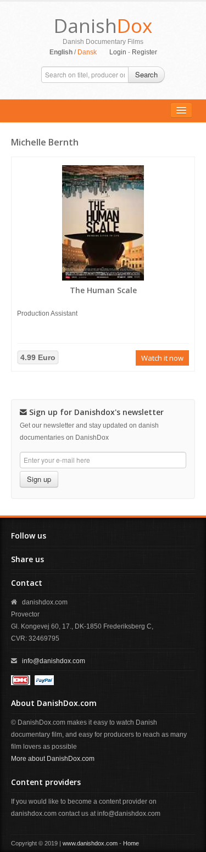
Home (131, 843)
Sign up (39, 479)
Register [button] (144, 52)
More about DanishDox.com (52, 759)
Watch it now (162, 358)
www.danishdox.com (90, 843)
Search (146, 74)
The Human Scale (103, 290)
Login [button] (117, 52)
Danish (103, 25)
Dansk (87, 52)
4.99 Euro (37, 357)
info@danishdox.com (53, 661)
